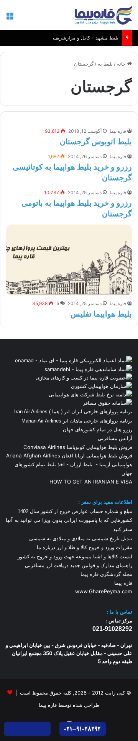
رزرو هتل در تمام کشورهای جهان (97, 429)
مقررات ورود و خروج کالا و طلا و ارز (93, 547)
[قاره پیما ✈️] (103, 15)
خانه (122, 64)
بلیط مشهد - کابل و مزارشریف (85, 31)
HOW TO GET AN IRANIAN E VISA (90, 482)
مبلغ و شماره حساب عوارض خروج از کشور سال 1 (75, 511)
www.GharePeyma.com (103, 591)
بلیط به (105, 64)
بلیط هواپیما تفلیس (101, 314)
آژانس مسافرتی (114, 438)
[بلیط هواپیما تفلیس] (69, 259)
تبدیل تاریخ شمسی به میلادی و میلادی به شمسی (80, 538)
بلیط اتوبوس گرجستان (96, 141)
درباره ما (46, 547)
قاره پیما (118, 131)
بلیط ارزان (81, 464)
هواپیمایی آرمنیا (115, 464)
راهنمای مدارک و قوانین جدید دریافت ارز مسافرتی (78, 565)
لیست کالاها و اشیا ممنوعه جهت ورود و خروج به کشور (75, 556)
